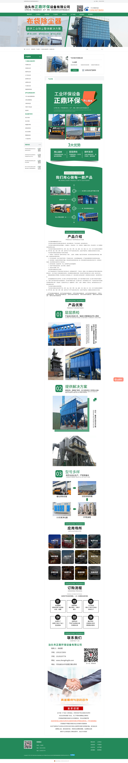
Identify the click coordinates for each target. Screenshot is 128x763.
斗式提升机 (28, 138)
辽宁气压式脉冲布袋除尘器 (53, 293)
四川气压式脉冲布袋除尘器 (65, 293)
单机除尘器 (28, 68)
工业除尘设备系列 (44, 49)
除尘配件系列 (29, 114)
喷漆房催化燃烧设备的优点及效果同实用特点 (30, 149)
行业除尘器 (28, 85)
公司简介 (38, 14)
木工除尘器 (28, 75)
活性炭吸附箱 (28, 99)
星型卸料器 (28, 128)
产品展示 (55, 14)
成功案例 (81, 14)
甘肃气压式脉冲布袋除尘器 (60, 294)
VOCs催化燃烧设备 (30, 96)
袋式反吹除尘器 (74, 64)
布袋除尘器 (51, 49)
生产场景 (73, 14)
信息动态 (46, 14)
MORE (40, 144)
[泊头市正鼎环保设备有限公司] (48, 8)
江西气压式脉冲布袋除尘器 (78, 293)
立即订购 (75, 70)
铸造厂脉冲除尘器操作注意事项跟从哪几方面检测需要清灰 (30, 167)
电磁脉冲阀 (28, 124)
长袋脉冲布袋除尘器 (95, 64)
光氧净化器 (28, 103)
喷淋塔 (27, 110)
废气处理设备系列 (30, 92)
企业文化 (64, 14)
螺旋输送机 (28, 135)
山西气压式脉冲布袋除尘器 (73, 294)
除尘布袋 (27, 117)
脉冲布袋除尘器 (54, 241)
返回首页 (33, 49)
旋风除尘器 (28, 78)
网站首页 (29, 14)
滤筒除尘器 (28, 82)
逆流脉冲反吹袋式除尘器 (85, 65)
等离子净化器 (28, 107)
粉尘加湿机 (28, 131)
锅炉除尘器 (28, 71)
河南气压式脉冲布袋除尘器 (85, 294)
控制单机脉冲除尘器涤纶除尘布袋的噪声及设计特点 (30, 155)
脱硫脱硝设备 (28, 89)
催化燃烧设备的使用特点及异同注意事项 (30, 161)
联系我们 (90, 14)
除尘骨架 (27, 121)
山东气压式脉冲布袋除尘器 (90, 293)
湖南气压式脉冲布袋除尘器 (55, 295)
